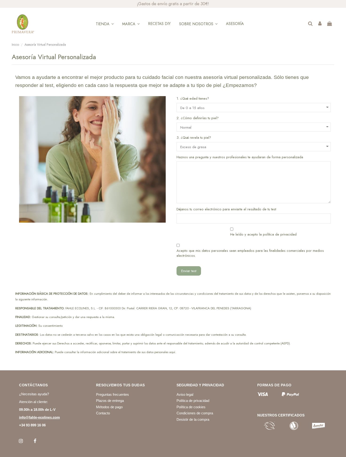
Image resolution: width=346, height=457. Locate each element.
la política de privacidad (278, 234)
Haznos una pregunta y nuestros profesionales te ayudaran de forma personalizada (240, 157)
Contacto (103, 413)
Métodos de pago (109, 407)
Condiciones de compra (195, 413)
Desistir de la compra (193, 419)
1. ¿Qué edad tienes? (193, 98)
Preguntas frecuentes (112, 394)
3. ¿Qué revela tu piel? (194, 137)
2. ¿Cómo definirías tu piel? (198, 118)
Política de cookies (191, 407)
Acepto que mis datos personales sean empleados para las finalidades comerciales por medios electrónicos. (250, 253)
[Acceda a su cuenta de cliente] (320, 24)
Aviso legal (185, 394)
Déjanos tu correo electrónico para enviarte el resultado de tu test (226, 209)
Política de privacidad (193, 401)
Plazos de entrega (110, 401)
